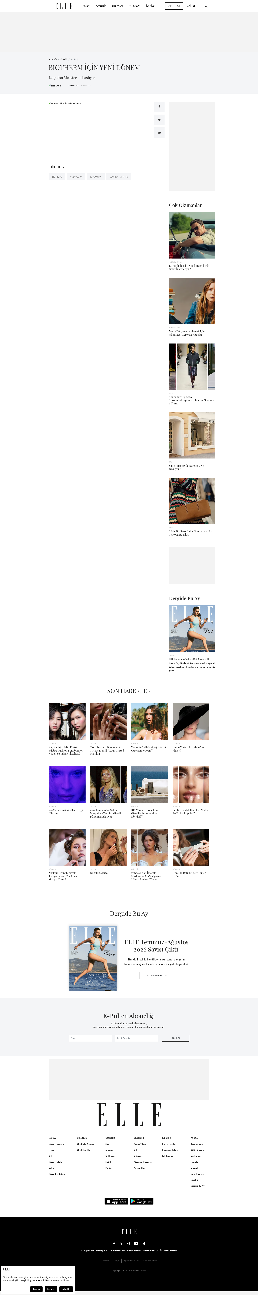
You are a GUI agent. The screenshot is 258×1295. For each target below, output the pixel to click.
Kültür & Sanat (197, 1149)
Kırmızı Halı (139, 1167)
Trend (51, 1149)
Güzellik (63, 59)
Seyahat (194, 1179)
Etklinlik (82, 1138)
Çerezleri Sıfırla (150, 1260)
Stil (50, 1155)
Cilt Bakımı (110, 1155)
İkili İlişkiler (167, 1155)
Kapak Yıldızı (140, 1144)
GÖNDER (175, 1038)
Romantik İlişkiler (170, 1149)
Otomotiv (195, 1167)
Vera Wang (76, 176)
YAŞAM (194, 1138)
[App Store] (116, 1201)
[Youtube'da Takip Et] (136, 1243)
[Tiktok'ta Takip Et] (144, 1243)
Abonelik (105, 1260)
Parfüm (108, 1167)
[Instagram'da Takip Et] (128, 1243)
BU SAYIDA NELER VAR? (157, 975)
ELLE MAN (117, 5)
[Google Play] (141, 1201)
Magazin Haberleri (143, 1161)
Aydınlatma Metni (131, 1260)
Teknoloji (195, 1161)
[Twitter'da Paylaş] (159, 120)
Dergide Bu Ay (198, 1185)
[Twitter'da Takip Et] (121, 1243)
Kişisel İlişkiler (169, 1144)
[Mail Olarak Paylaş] (159, 132)
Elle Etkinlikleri (84, 1149)
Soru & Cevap (197, 1173)
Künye (116, 1260)
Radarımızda (197, 1144)
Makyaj (74, 59)
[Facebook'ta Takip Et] (114, 1243)
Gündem (138, 1155)
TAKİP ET (190, 5)
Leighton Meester (119, 176)
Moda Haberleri (56, 1144)
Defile (51, 1167)
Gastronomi (196, 1155)
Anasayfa (53, 59)
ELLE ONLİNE (73, 85)
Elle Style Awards (85, 1144)
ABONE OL (174, 5)
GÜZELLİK (101, 5)
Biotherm (57, 176)
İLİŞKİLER (150, 5)
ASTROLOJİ (134, 5)
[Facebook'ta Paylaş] (159, 107)
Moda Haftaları (56, 1161)
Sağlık (108, 1161)
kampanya (95, 176)
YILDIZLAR (139, 1138)
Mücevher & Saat (57, 1173)
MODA (86, 5)
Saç (107, 1144)
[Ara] (206, 6)
